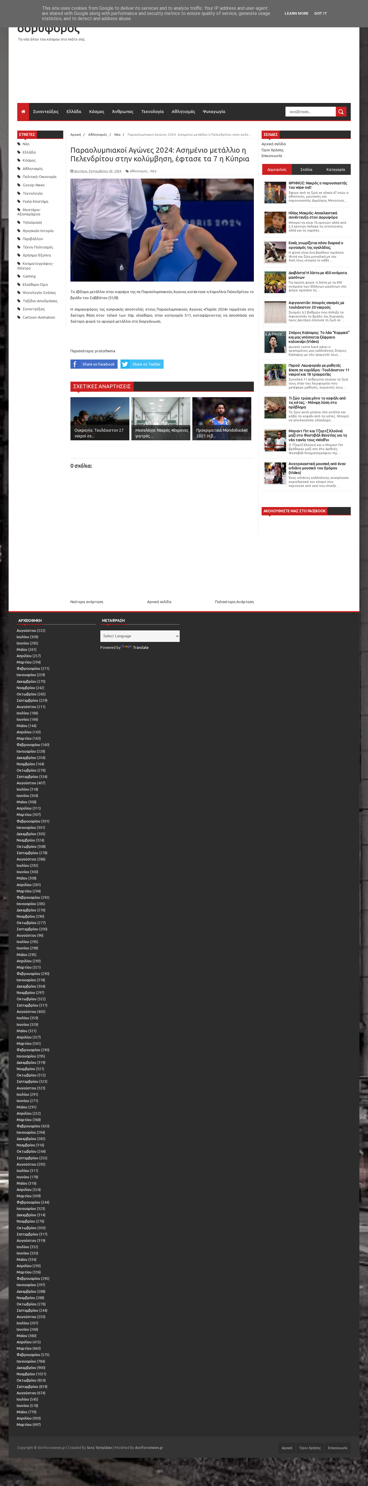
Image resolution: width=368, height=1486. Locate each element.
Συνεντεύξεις (46, 111)
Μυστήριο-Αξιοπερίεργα (29, 212)
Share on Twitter (147, 364)
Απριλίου (24, 656)
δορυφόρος (48, 27)
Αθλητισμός (183, 111)
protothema (105, 351)
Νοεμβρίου (26, 688)
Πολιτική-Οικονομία (39, 177)
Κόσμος (96, 111)
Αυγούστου (26, 630)
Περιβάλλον (33, 239)
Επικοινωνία (272, 156)
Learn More (296, 13)
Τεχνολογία (152, 111)
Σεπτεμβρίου (27, 700)
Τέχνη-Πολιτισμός (38, 247)
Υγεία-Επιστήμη (35, 201)
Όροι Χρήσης (272, 150)
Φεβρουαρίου (28, 668)
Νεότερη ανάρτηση (86, 602)
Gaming (29, 276)
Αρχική (287, 1448)
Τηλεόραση (32, 222)
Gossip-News (34, 185)
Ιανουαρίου (26, 675)
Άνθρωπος (122, 111)
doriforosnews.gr (149, 1447)
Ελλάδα (73, 111)
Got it (320, 13)
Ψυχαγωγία (214, 111)
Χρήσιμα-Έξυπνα (37, 255)
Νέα (26, 144)
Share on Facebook (99, 364)
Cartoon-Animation (39, 317)
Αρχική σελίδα (159, 602)
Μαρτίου (24, 662)
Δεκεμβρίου (26, 681)
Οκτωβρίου (27, 694)
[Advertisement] (246, 62)
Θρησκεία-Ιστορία (38, 231)
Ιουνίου (23, 643)
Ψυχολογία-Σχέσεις (39, 292)
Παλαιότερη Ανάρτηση (234, 602)
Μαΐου (22, 649)
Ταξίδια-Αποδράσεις (40, 301)
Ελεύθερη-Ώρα (35, 284)
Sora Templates (99, 1447)
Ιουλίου (23, 637)
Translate (141, 647)
